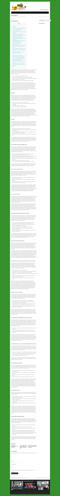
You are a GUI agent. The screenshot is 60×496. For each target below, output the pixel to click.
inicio (12, 12)
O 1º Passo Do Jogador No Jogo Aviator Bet (18, 57)
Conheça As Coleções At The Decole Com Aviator (19, 48)
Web (11, 467)
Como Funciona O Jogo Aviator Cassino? (18, 29)
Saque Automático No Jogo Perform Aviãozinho (19, 56)
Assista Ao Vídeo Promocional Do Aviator (18, 55)
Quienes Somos (17, 12)
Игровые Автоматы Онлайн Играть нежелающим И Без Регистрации (32, 446)
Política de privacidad (39, 12)
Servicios (22, 12)
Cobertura (30, 12)
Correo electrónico (13, 464)
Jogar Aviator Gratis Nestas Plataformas (18, 37)
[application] (30, 486)
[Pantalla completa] (34, 488)
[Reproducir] (25, 488)
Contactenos (26, 12)
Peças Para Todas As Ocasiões (16, 30)
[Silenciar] (33, 488)
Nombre (12, 461)
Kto (13, 54)
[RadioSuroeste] (30, 6)
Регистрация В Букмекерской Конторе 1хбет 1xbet (14, 446)
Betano (13, 66)
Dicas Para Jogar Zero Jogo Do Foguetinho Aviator (19, 28)
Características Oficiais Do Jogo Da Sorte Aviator (19, 63)
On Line (34, 12)
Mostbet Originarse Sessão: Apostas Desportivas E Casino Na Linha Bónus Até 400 (23, 446)
